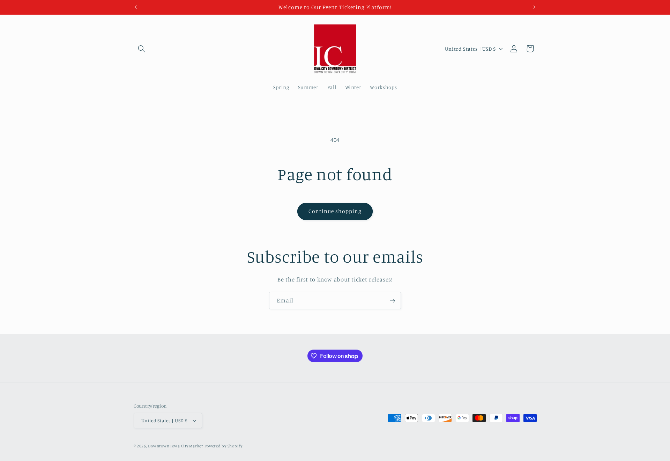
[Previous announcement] (135, 7)
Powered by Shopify (223, 446)
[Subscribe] (393, 300)
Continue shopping (335, 211)
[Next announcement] (534, 7)
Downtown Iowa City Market (175, 446)
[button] (142, 49)
